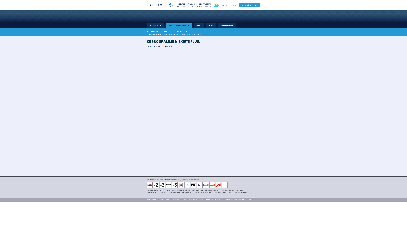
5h (149, 35)
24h (194, 35)
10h (159, 35)
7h (153, 35)
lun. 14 (179, 31)
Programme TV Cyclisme (210, 190)
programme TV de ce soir (164, 46)
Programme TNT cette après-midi (221, 192)
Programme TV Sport (155, 190)
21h (187, 35)
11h (161, 35)
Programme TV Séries (169, 190)
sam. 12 (154, 31)
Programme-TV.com (176, 199)
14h (169, 35)
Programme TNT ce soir (240, 192)
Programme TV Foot (195, 190)
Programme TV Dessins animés (169, 192)
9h (156, 35)
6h (151, 35)
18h (179, 35)
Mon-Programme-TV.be (190, 199)
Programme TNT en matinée (202, 192)
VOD (198, 26)
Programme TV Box (183, 190)
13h (166, 35)
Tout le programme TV (179, 26)
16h (174, 35)
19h (182, 35)
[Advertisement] (203, 16)
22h (189, 35)
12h (164, 35)
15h (171, 35)
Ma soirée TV (155, 26)
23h (192, 35)
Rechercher (226, 26)
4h (147, 35)
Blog (211, 26)
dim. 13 (167, 31)
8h (154, 35)
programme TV (199, 6)
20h (184, 35)
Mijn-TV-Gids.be (203, 199)
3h (200, 35)
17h (176, 35)
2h (198, 35)
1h (196, 35)
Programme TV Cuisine (225, 190)
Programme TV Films (185, 192)
